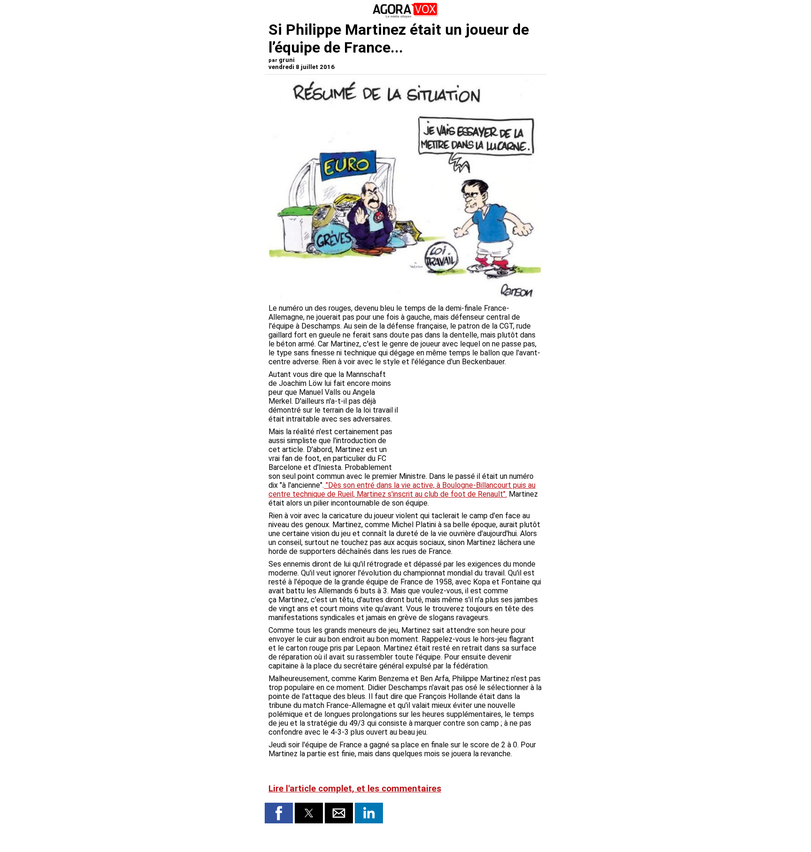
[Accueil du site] (405, 16)
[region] (472, 419)
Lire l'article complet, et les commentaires (354, 788)
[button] (279, 813)
